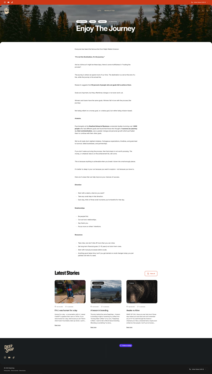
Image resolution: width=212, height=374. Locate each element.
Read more (58, 325)
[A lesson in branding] (106, 291)
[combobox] (199, 2)
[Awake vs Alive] (141, 291)
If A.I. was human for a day (66, 310)
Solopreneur (102, 21)
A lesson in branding (99, 310)
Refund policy (22, 370)
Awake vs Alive (133, 310)
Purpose (93, 21)
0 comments (70, 306)
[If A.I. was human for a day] (70, 291)
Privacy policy (7, 370)
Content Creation (82, 21)
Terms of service (14, 370)
